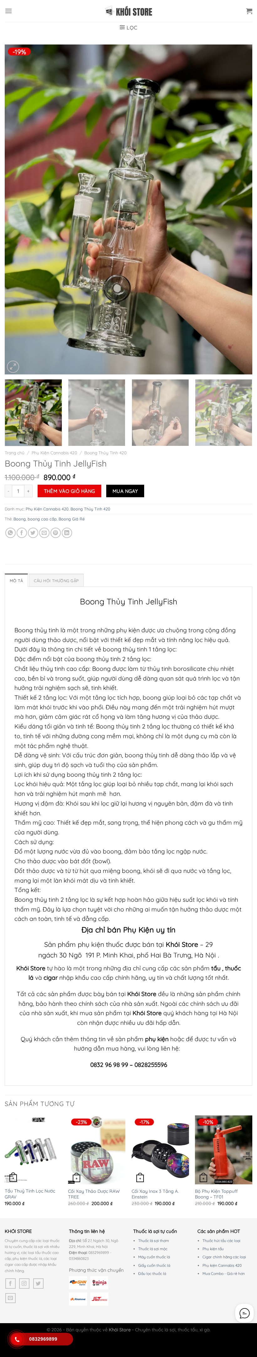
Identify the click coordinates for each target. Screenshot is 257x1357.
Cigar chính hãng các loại (224, 1257)
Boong (19, 518)
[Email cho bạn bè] (44, 533)
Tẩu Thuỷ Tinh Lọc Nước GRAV (30, 1194)
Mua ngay (125, 491)
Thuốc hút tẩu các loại (221, 1240)
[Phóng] (13, 367)
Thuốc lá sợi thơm (153, 1240)
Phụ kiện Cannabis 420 (222, 1265)
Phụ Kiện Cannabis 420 (54, 452)
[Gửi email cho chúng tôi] (10, 1298)
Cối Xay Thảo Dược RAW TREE (94, 1194)
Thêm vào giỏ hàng (69, 491)
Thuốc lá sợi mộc (152, 1248)
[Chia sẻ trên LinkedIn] (67, 533)
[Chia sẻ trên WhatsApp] (10, 533)
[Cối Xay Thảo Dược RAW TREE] (96, 1149)
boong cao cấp (42, 518)
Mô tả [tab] (16, 580)
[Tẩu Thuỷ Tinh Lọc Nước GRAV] (33, 1149)
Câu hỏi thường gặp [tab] (56, 580)
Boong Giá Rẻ (72, 518)
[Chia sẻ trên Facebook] (22, 533)
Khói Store (182, 944)
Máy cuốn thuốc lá (154, 1257)
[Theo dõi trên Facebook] (10, 1283)
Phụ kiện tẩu (213, 1248)
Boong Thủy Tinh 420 (105, 452)
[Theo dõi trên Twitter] (38, 1283)
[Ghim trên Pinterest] (55, 533)
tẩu (216, 968)
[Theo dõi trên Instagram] (24, 1283)
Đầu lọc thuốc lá (152, 1273)
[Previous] (17, 209)
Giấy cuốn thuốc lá (154, 1265)
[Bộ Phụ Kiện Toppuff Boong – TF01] (223, 1149)
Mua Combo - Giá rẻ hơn (223, 1273)
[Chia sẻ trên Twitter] (33, 533)
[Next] (239, 209)
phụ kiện (157, 1039)
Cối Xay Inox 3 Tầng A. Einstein (155, 1194)
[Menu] (8, 10)
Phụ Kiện (138, 929)
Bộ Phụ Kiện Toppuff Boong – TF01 (216, 1194)
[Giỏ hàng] (249, 11)
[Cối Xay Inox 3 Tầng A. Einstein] (160, 1149)
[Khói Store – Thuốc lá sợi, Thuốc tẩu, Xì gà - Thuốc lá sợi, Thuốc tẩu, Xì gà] (128, 11)
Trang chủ (14, 452)
